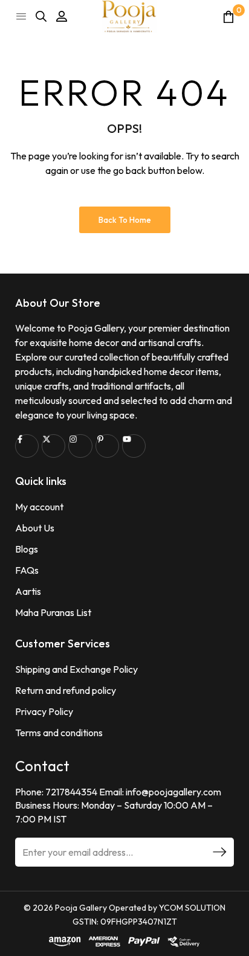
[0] (228, 16)
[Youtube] (134, 446)
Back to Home (125, 220)
